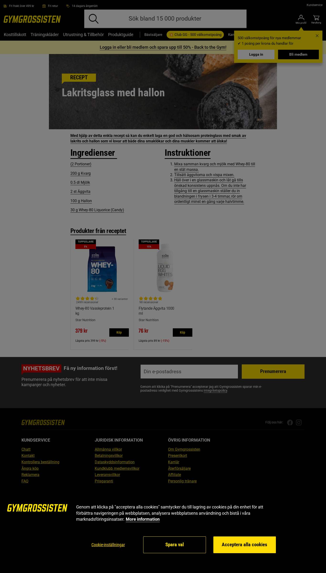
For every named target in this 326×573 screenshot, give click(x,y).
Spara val (174, 544)
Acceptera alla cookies (244, 544)
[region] (163, 529)
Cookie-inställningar (108, 544)
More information (143, 519)
